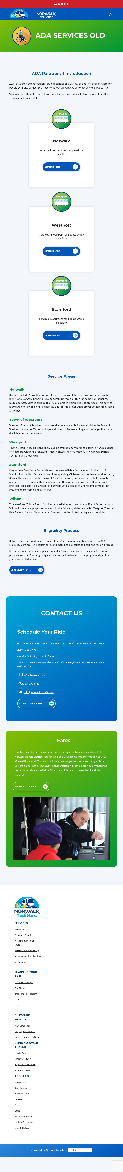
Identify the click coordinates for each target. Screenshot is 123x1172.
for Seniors (20, 962)
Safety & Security (23, 1059)
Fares (17, 999)
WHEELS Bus (21, 929)
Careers (18, 1099)
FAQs (17, 1005)
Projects (18, 1105)
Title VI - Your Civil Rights (27, 1037)
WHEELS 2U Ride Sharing (27, 950)
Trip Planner (21, 988)
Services (21, 923)
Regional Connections (25, 1064)
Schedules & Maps (24, 982)
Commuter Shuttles (24, 935)
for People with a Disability (28, 956)
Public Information (24, 1122)
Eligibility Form (21, 570)
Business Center (22, 1093)
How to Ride (20, 1053)
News (17, 1111)
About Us (22, 1076)
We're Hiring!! (61, 4)
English (73, 1150)
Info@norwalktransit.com (39, 692)
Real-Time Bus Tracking (26, 994)
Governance (20, 1082)
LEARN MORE (52, 167)
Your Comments (22, 1026)
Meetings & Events (23, 1116)
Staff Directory (22, 1088)
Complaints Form (30, 703)
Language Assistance (25, 1031)
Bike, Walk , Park (22, 1070)
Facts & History (22, 1128)
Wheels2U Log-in (25, 786)
